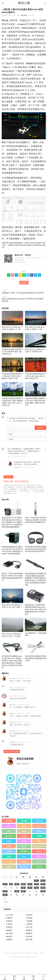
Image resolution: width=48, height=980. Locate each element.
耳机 (39, 826)
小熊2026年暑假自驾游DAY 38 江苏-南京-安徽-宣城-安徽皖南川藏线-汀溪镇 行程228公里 (35, 401)
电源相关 (9, 930)
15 (36, 888)
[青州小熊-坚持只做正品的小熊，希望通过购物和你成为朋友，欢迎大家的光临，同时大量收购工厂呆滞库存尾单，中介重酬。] (24, 3)
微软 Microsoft (39, 846)
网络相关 (9, 936)
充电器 (24, 846)
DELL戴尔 (24, 866)
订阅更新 (35, 953)
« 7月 (5, 902)
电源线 (24, 826)
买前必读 (14, 953)
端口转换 (39, 821)
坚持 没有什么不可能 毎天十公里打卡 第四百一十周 (35, 328)
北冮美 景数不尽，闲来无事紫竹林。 (35, 634)
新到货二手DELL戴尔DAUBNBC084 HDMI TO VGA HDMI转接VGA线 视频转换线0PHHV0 (12, 576)
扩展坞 (8, 846)
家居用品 (9, 921)
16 (43, 888)
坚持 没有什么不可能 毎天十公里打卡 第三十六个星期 (12, 635)
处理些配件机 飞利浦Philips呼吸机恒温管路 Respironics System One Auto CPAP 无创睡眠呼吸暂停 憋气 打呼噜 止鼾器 (35, 609)
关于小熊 (6, 953)
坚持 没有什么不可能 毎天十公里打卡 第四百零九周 (35, 350)
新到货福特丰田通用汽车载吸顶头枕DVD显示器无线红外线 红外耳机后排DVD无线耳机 (35, 548)
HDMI (39, 836)
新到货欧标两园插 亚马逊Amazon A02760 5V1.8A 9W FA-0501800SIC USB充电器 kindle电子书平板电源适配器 (12, 550)
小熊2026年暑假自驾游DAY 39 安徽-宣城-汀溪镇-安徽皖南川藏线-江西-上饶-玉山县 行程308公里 (12, 401)
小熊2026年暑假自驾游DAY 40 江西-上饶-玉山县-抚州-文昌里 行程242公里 (35, 376)
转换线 (39, 831)
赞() (24, 283)
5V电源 (9, 841)
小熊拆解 (29, 921)
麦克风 (39, 851)
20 (23, 891)
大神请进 (29, 918)
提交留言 (40, 428)
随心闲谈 (24, 15)
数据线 (8, 866)
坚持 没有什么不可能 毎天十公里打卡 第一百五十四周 (12, 606)
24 (5, 895)
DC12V (39, 861)
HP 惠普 (24, 851)
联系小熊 (28, 953)
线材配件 (29, 933)
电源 (8, 831)
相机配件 (29, 930)
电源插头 (24, 861)
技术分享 (29, 927)
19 (17, 891)
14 (30, 888)
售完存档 (29, 915)
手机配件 (9, 927)
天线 (8, 856)
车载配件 (9, 939)
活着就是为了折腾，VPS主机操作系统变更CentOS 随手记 (23, 293)
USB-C (8, 826)
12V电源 (24, 836)
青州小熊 (16, 467)
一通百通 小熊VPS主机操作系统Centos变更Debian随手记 (23, 246)
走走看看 (24, 821)
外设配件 (9, 918)
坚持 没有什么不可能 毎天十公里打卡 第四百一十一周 (12, 328)
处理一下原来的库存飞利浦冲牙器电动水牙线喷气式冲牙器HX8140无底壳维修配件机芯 (35, 519)
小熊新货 (9, 924)
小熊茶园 (29, 924)
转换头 (39, 856)
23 (43, 891)
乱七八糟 (9, 836)
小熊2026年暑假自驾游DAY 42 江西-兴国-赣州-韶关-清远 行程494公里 (12, 351)
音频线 (8, 851)
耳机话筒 (29, 936)
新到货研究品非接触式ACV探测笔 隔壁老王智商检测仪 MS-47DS (35, 658)
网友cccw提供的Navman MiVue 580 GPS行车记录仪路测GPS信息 (22, 299)
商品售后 (21, 953)
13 (23, 888)
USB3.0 (24, 831)
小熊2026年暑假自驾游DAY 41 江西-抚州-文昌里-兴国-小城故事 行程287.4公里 (12, 376)
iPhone (39, 866)
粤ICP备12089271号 (31, 957)
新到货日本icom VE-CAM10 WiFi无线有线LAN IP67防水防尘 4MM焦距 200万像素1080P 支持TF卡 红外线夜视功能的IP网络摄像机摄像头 (12, 522)
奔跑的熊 (9, 821)
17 (5, 891)
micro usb (8, 861)
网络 (24, 856)
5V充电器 (24, 841)
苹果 (39, 841)
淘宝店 (42, 953)
